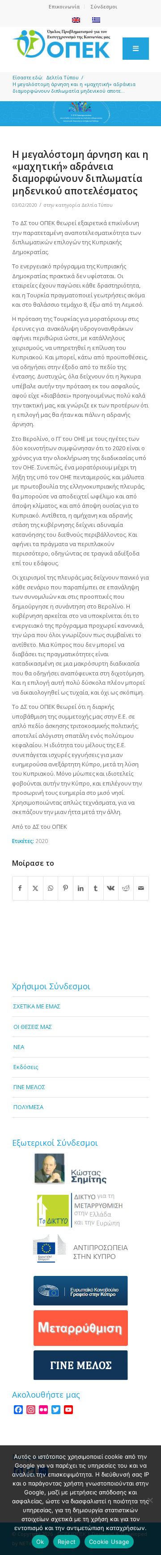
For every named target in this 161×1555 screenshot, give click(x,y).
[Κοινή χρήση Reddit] (126, 888)
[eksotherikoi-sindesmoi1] (80, 1169)
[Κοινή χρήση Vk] (111, 888)
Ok (40, 1541)
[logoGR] (67, 44)
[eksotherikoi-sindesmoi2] (80, 1210)
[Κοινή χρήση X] (35, 888)
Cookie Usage (109, 1541)
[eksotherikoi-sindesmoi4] (81, 1291)
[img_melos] (81, 1365)
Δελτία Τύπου (97, 205)
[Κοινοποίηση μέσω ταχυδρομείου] (141, 888)
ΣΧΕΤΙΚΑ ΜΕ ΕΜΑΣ (36, 1006)
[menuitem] (64, 6)
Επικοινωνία (64, 6)
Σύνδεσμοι (103, 6)
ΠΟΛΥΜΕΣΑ (28, 1107)
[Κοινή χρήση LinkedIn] (80, 888)
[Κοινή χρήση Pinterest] (65, 888)
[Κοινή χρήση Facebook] (20, 888)
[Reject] (149, 1500)
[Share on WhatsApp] (50, 888)
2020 (41, 840)
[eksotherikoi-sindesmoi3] (80, 1248)
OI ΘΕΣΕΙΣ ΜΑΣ (32, 1027)
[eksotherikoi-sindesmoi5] (81, 1328)
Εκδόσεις (25, 1067)
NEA (18, 1047)
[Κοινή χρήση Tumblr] (96, 888)
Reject (67, 1541)
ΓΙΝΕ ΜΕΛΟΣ (29, 1087)
